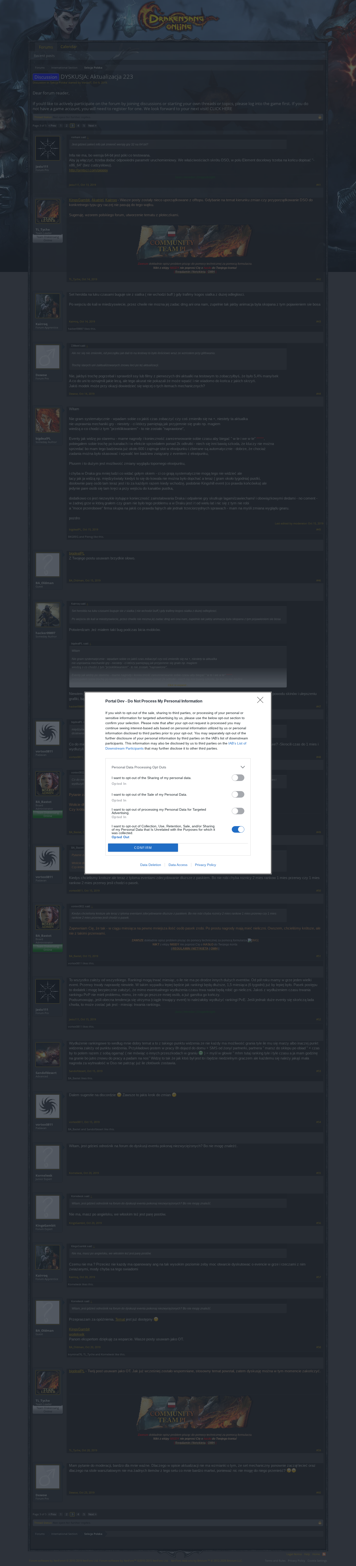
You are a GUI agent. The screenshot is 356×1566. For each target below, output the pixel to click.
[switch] (238, 777)
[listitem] (178, 767)
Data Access (178, 865)
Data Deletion (150, 865)
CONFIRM (143, 848)
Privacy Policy (205, 865)
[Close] (261, 701)
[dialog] (178, 783)
